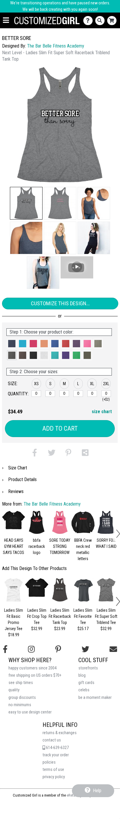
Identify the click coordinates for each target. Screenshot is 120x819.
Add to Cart (60, 428)
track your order (56, 755)
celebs (83, 690)
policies (49, 762)
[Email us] (113, 649)
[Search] (101, 20)
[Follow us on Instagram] (31, 649)
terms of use (53, 769)
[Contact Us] (89, 20)
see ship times (20, 682)
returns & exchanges (60, 732)
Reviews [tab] (16, 491)
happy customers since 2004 (32, 668)
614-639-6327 (57, 747)
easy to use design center (30, 712)
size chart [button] (102, 411)
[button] (26, 203)
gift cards (86, 682)
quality (14, 690)
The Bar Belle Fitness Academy (55, 46)
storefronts (88, 668)
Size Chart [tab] (17, 468)
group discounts (22, 697)
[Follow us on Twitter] (85, 649)
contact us (52, 740)
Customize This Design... (60, 303)
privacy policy (54, 776)
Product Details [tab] (22, 479)
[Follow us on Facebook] (5, 649)
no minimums (19, 704)
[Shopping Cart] (113, 20)
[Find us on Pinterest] (58, 649)
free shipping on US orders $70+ (34, 675)
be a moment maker (95, 697)
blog (82, 675)
